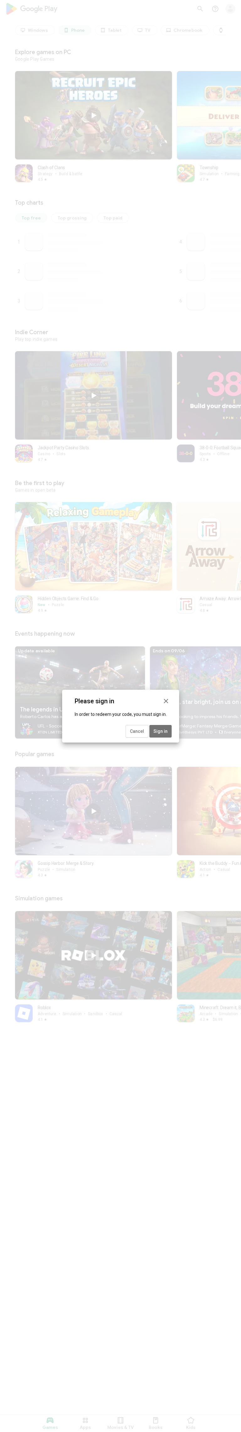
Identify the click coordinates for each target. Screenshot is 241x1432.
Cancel (137, 731)
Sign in (160, 731)
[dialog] (120, 716)
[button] (166, 701)
